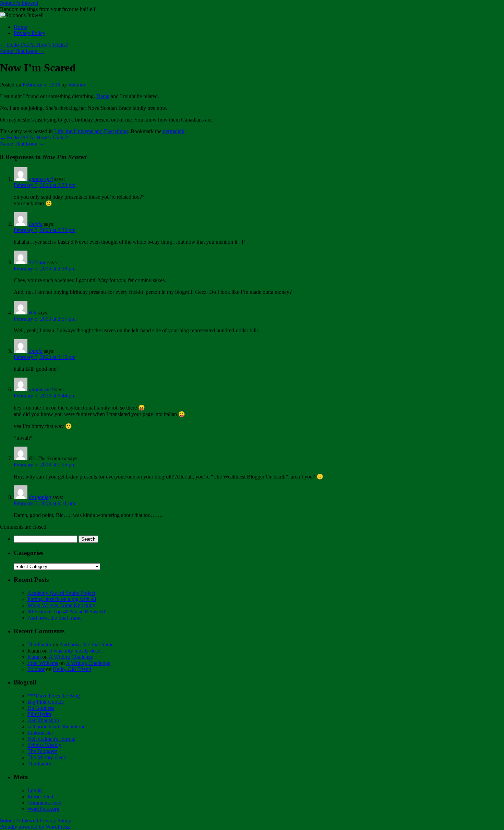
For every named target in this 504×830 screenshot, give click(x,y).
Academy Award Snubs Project (61, 593)
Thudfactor (39, 644)
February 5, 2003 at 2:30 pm (44, 230)
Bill (32, 312)
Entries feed (40, 796)
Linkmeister (40, 733)
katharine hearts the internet (57, 726)
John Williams (42, 663)
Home (20, 27)
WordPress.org (43, 809)
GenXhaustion (43, 720)
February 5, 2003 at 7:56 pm (44, 465)
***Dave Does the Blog (53, 696)
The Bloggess (42, 751)
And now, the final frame (54, 618)
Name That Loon (22, 51)
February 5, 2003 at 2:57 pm (44, 319)
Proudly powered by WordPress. (35, 827)
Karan (34, 657)
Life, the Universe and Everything (91, 131)
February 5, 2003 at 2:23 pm (44, 185)
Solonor (76, 85)
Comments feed (44, 803)
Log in (34, 790)
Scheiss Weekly (44, 745)
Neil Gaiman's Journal (51, 739)
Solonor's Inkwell (19, 3)
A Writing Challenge (71, 657)
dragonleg (40, 497)
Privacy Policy (29, 33)
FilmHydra (39, 714)
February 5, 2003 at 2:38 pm (44, 269)
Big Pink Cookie (45, 702)
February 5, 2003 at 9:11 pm (44, 503)
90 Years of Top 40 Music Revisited (66, 611)
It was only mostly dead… (77, 651)
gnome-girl (41, 179)
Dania (102, 96)
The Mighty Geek (46, 757)
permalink (173, 131)
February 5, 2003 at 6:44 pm (44, 396)
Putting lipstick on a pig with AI (61, 599)
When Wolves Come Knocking (61, 605)
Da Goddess (40, 708)
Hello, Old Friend (72, 669)
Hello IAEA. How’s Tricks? (34, 45)
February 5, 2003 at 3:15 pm (44, 357)
